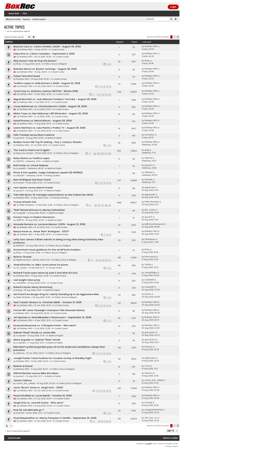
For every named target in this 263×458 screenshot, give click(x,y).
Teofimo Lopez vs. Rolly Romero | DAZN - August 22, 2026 (46, 83)
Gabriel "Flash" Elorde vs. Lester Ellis (34, 332)
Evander (20, 182)
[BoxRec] (28, 6)
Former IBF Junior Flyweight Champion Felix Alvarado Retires (49, 310)
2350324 (20, 175)
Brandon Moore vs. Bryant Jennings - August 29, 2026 (45, 68)
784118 (148, 264)
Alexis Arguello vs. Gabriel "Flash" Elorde (36, 339)
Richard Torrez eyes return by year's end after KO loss (45, 272)
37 (106, 154)
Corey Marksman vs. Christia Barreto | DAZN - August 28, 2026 (50, 106)
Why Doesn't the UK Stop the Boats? (35, 60)
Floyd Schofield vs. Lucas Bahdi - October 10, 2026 (42, 395)
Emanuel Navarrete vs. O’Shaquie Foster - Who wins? (44, 325)
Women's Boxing (60, 197)
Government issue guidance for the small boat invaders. (47, 249)
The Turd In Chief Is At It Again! (31, 150)
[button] (177, 37)
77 (102, 205)
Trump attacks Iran (24, 201)
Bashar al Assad (22, 366)
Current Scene (57, 49)
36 (102, 154)
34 (95, 154)
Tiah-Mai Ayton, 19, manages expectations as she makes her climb (53, 194)
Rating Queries (53, 175)
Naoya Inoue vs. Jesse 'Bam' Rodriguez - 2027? (41, 231)
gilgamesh (150, 187)
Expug (19, 290)
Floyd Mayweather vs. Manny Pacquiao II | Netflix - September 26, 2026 (54, 418)
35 (99, 154)
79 (109, 205)
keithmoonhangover (154, 224)
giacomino (150, 332)
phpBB (148, 443)
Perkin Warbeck (27, 205)
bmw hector (150, 256)
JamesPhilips (151, 272)
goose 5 (20, 138)
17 (109, 260)
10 (109, 95)
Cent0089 (21, 283)
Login (173, 6)
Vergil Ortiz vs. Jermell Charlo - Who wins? (38, 402)
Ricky (18, 64)
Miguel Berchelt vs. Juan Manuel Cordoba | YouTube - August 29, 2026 (54, 99)
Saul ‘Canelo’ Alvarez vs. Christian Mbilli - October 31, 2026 (47, 302)
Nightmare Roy (23, 260)
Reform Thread (22, 256)
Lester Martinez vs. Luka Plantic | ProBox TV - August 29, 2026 (49, 127)
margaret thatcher (153, 409)
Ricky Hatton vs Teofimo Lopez (31, 158)
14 (100, 260)
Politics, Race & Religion (55, 64)
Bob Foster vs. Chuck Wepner (30, 165)
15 (103, 260)
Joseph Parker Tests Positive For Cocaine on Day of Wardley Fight (52, 358)
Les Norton (149, 134)
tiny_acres (150, 209)
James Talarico (22, 380)
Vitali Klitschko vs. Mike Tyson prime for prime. (41, 264)
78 (106, 205)
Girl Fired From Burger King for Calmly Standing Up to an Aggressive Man (56, 294)
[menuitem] (23, 14)
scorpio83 (21, 168)
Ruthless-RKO (26, 49)
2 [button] (174, 37)
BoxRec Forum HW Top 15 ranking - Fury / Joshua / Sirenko (47, 142)
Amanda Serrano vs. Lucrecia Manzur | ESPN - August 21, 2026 (49, 224)
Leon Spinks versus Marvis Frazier (33, 187)
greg (147, 150)
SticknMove (150, 239)
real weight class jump (26, 279)
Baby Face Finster (24, 153)
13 (97, 260)
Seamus (20, 353)
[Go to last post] (159, 46)
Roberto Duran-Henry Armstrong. (33, 287)
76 (99, 205)
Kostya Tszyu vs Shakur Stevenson (34, 217)
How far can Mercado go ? (28, 409)
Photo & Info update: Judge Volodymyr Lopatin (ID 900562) (48, 172)
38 (109, 154)
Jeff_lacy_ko (151, 417)
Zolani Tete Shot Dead (26, 76)
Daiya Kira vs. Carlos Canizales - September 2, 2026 (44, 53)
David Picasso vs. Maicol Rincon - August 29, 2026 (42, 120)
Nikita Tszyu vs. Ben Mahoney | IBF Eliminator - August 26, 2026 (50, 113)
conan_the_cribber (25, 383)
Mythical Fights (54, 138)
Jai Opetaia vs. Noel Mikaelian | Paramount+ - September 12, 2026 (52, 317)
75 (95, 205)
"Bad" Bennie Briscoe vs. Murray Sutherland (39, 210)
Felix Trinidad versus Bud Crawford (33, 134)
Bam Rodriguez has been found (32, 179)
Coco (147, 366)
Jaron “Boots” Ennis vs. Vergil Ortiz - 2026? (38, 387)
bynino (148, 294)
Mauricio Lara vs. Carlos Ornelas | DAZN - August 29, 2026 (47, 46)
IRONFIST (20, 245)
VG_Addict (21, 267)
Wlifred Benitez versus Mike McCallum (36, 373)
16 (106, 260)
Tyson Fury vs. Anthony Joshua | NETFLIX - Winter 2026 (45, 91)
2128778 (20, 161)
